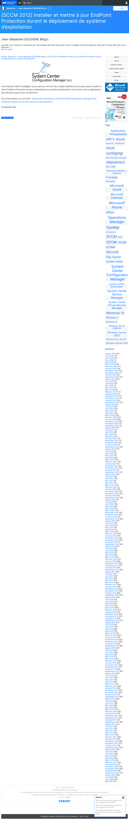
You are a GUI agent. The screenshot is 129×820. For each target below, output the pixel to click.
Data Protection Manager (116, 158)
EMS (113, 166)
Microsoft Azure (117, 187)
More (49, 8)
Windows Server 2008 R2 (117, 327)
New (122, 8)
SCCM (111, 236)
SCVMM (110, 247)
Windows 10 (115, 313)
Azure (120, 139)
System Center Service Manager (117, 294)
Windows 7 (112, 317)
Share (116, 72)
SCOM (111, 242)
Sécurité (112, 252)
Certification (120, 143)
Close (123, 797)
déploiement (115, 162)
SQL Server (113, 257)
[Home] (9, 3)
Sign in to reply (7, 118)
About (116, 61)
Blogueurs (12, 56)
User (126, 2)
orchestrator (111, 232)
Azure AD (110, 143)
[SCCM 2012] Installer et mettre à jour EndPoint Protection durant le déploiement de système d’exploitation (56, 21)
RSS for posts (6, 49)
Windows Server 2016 (117, 343)
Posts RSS (116, 76)
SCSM (122, 242)
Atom (116, 80)
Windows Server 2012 (116, 334)
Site (19, 3)
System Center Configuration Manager (117, 272)
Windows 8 (111, 322)
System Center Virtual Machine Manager (117, 305)
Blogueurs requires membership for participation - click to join (64, 816)
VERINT (68, 797)
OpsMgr (113, 227)
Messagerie (110, 181)
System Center (114, 261)
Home (116, 57)
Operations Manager (117, 219)
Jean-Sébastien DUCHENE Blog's (32, 56)
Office (110, 212)
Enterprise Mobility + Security (116, 171)
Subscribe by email (116, 69)
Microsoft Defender (117, 196)
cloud (110, 148)
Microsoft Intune (117, 205)
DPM (108, 167)
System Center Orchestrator (116, 285)
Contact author (116, 65)
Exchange (111, 177)
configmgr (114, 153)
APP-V (110, 139)
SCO (120, 237)
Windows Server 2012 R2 (116, 339)
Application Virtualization (118, 132)
